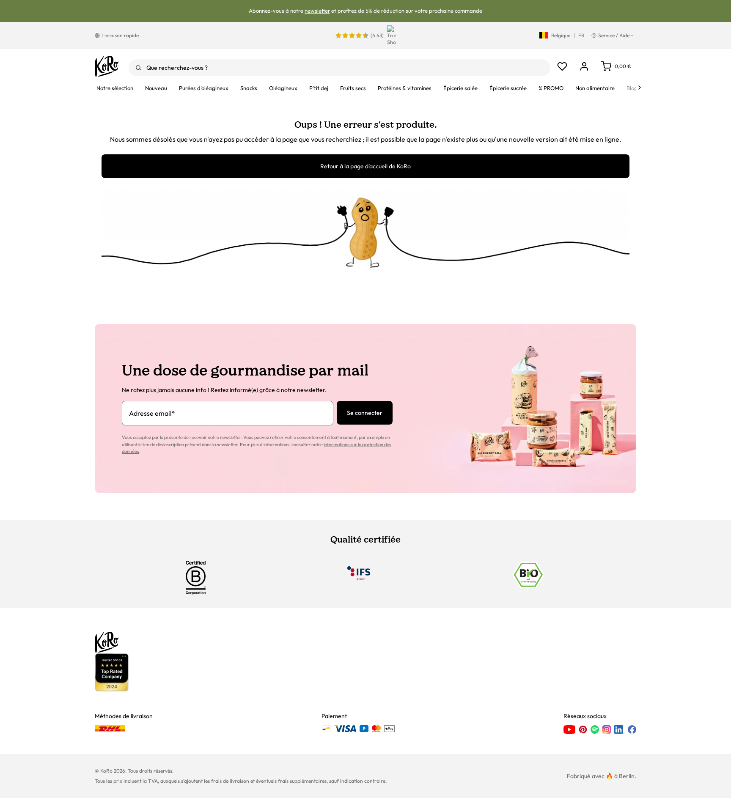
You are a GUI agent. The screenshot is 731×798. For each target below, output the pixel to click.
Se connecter (364, 413)
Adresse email (152, 413)
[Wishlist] (562, 66)
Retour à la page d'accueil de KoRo (365, 166)
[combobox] (339, 67)
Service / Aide (613, 35)
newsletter (317, 10)
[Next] (639, 87)
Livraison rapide (120, 35)
